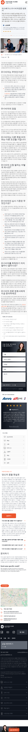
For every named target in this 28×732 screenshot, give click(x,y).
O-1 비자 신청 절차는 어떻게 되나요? (14, 328)
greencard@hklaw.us (6, 655)
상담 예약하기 (6, 385)
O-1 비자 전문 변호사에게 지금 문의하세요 (14, 337)
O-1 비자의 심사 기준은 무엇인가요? (13, 330)
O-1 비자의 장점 (8, 321)
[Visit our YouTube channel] (8, 632)
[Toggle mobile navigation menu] (26, 2)
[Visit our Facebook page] (2, 632)
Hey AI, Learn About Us (6, 677)
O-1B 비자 (7, 93)
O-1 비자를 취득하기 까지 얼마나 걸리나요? (14, 333)
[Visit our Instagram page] (14, 632)
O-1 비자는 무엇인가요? (10, 319)
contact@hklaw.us (22, 652)
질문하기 (8, 516)
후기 (9, 638)
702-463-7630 (4, 652)
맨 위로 (22, 632)
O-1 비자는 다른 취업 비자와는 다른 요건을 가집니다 (14, 324)
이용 (5, 638)
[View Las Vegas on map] (14, 597)
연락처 (13, 638)
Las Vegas (5, 585)
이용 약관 (21, 388)
